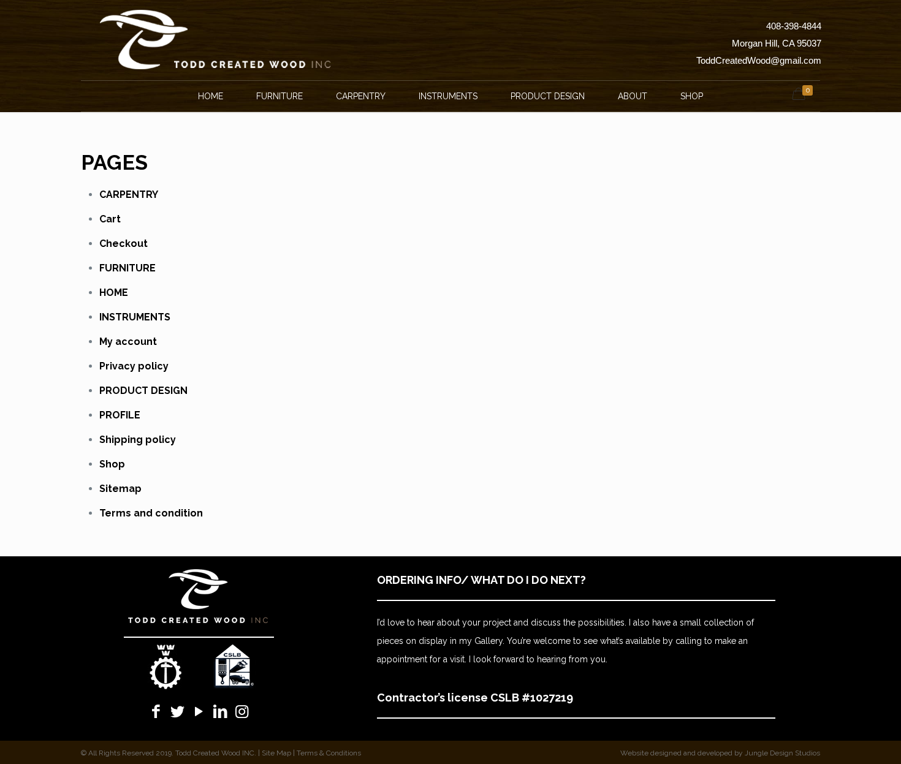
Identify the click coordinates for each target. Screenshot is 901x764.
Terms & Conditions (329, 753)
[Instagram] (242, 711)
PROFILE (119, 415)
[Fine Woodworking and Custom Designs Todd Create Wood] (215, 40)
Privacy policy (134, 366)
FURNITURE (127, 268)
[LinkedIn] (220, 711)
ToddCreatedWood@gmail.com (758, 60)
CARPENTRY (128, 194)
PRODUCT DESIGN (143, 390)
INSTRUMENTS (134, 317)
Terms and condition (151, 513)
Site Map (276, 753)
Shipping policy (137, 439)
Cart (110, 219)
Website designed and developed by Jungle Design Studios (720, 753)
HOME (113, 292)
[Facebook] (156, 711)
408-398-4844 (793, 26)
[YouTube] (199, 711)
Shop (112, 464)
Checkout (123, 243)
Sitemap (120, 488)
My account (128, 341)
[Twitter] (177, 711)
